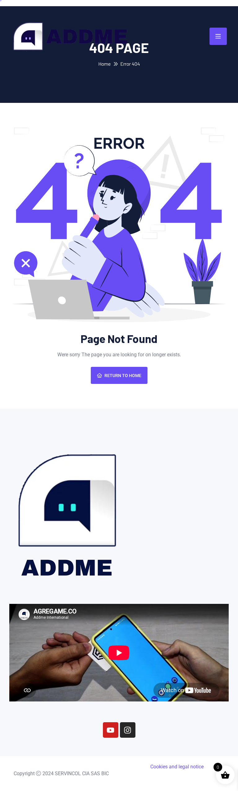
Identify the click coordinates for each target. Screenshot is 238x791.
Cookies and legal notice (177, 767)
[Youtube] (110, 730)
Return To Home (122, 375)
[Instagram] (127, 730)
